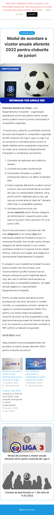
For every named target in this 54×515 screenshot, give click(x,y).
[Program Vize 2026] (14, 400)
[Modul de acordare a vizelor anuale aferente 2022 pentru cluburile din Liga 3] (12, 364)
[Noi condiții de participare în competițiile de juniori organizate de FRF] (36, 364)
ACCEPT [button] (32, 14)
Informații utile (27, 33)
